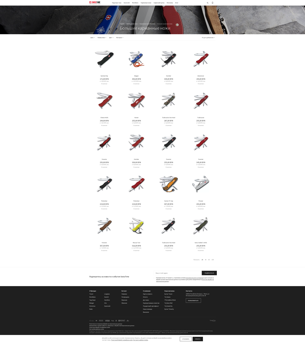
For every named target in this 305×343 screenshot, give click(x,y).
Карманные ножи (146, 3)
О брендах (92, 291)
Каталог (124, 291)
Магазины (170, 3)
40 (205, 260)
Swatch (106, 297)
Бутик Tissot (168, 294)
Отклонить (185, 339)
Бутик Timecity (169, 309)
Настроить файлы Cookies (140, 340)
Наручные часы (116, 3)
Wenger (91, 303)
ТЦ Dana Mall (168, 303)
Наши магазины (169, 291)
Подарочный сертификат (151, 306)
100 (213, 260)
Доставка (146, 300)
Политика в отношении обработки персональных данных (105, 324)
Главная (122, 24)
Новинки (124, 294)
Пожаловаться (193, 300)
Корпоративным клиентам (151, 303)
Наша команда (147, 309)
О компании (146, 291)
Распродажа (125, 297)
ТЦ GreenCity (168, 306)
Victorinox (92, 306)
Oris (105, 303)
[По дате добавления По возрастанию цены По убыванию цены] (208, 37)
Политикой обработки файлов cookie (122, 340)
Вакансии (146, 312)
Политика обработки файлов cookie (99, 327)
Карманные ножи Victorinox (147, 24)
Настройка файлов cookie (96, 329)
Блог (176, 3)
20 (202, 260)
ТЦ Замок (167, 297)
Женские (124, 303)
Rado (91, 309)
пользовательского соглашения (194, 278)
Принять (197, 339)
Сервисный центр (159, 3)
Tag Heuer (92, 300)
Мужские (124, 300)
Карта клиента (147, 294)
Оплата (145, 297)
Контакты (189, 291)
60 (209, 260)
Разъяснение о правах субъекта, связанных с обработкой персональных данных (111, 325)
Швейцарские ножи (132, 24)
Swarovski (127, 3)
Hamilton (107, 300)
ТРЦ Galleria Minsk (170, 300)
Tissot (91, 294)
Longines (107, 294)
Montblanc (135, 3)
